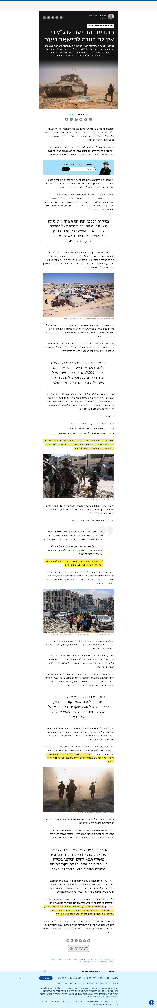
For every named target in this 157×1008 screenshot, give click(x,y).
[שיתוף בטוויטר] (53, 17)
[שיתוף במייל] (57, 17)
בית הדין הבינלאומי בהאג (76, 959)
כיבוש (90, 959)
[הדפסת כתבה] (66, 119)
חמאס (112, 962)
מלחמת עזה (99, 959)
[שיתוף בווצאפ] (44, 17)
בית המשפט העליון (57, 959)
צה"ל (79, 962)
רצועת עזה (103, 962)
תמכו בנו (45, 978)
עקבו (71, 115)
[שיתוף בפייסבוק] (48, 17)
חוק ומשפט (93, 16)
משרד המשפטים (90, 962)
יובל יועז (103, 16)
